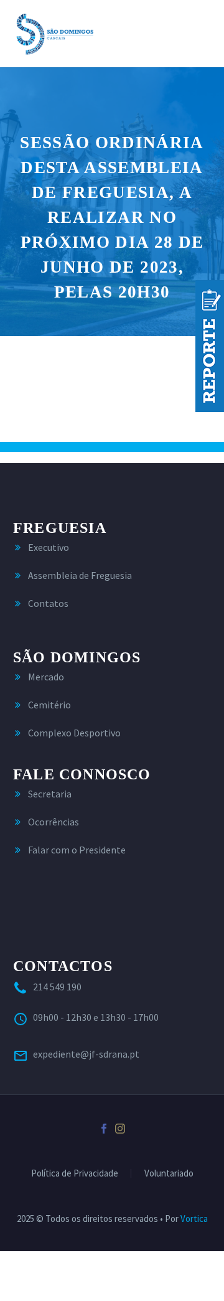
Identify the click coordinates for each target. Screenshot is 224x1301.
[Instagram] (120, 1129)
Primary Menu (200, 33)
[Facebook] (104, 1129)
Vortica (194, 1218)
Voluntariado (169, 1173)
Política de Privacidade (74, 1173)
